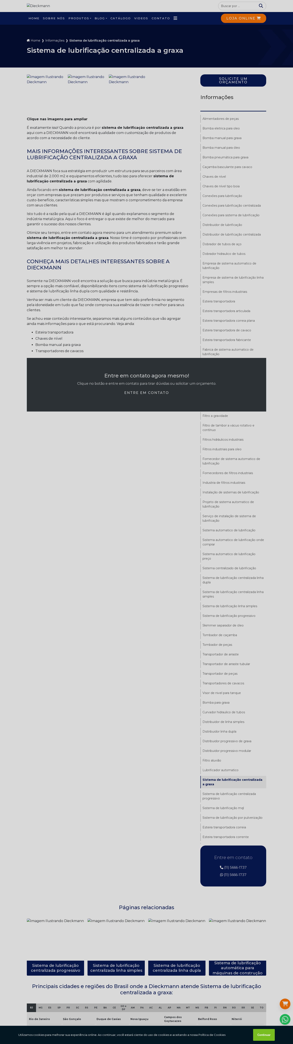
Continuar (263, 1034)
